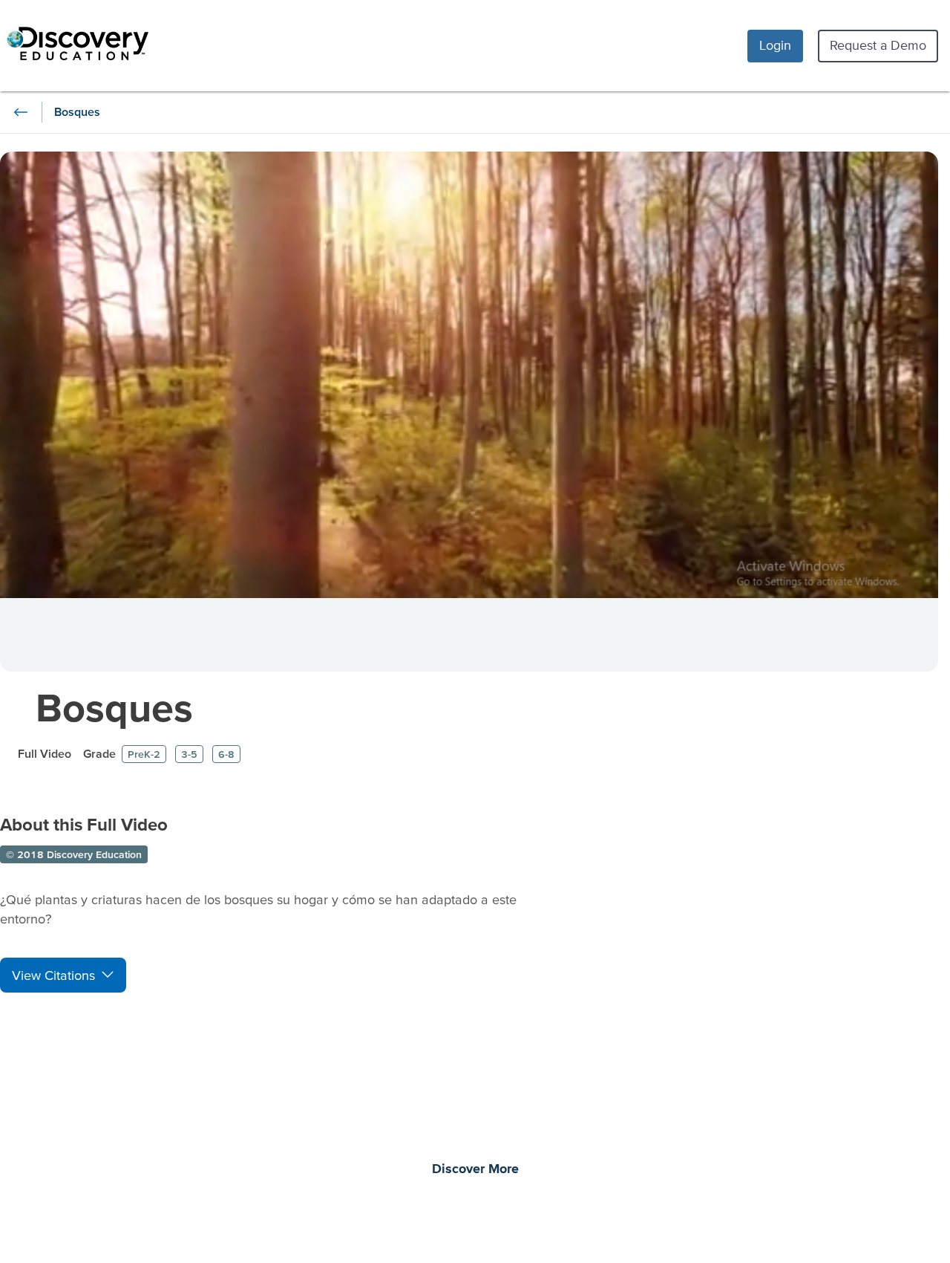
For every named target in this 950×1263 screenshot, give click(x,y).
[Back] (21, 112)
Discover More (475, 1169)
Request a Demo (878, 45)
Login (775, 45)
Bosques (114, 707)
